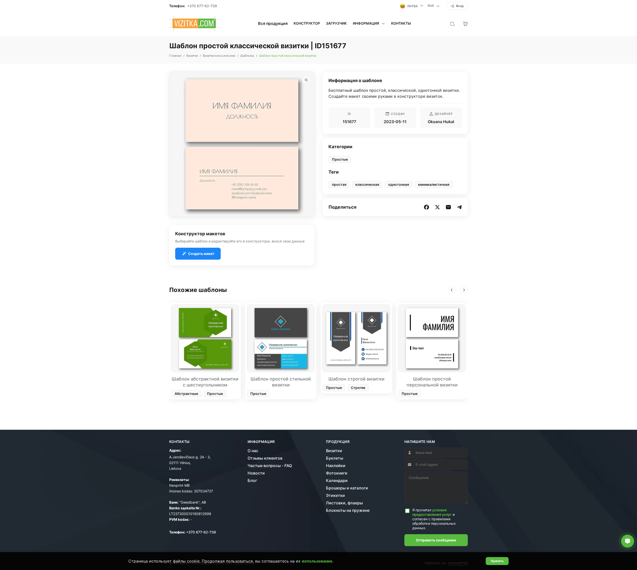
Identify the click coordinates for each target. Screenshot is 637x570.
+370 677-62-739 (202, 6)
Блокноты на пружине (348, 510)
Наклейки (335, 465)
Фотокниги (336, 473)
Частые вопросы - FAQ (270, 465)
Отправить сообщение (436, 540)
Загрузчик (336, 23)
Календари (337, 480)
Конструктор (307, 23)
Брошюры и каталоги (347, 487)
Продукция (338, 442)
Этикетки (335, 495)
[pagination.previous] (452, 290)
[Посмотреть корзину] (465, 23)
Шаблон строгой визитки (356, 378)
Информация (261, 442)
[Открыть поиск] (452, 23)
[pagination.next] (464, 290)
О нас (253, 450)
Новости (256, 473)
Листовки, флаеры (344, 502)
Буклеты (334, 458)
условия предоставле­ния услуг (432, 512)
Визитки (334, 450)
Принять (497, 561)
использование (317, 561)
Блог (252, 480)
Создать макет (201, 253)
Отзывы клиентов (265, 458)
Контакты (401, 23)
